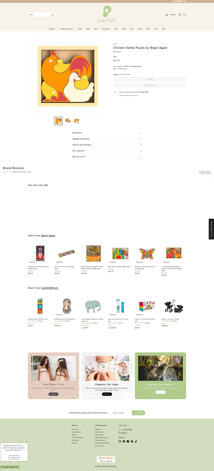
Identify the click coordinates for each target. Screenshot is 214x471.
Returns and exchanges (81, 145)
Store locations (76, 432)
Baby (88, 29)
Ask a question (78, 151)
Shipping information (81, 139)
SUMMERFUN (49, 287)
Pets (156, 29)
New (80, 29)
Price (115, 57)
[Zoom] (67, 76)
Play (116, 29)
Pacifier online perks (101, 437)
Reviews (74, 443)
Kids (95, 29)
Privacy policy (99, 445)
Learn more (14, 457)
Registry (52, 29)
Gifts (148, 29)
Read (123, 29)
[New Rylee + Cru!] (53, 368)
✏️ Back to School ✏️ (67, 29)
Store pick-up (99, 432)
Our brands (75, 440)
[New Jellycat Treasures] (160, 368)
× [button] (26, 442)
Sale (163, 29)
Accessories (106, 29)
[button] (149, 66)
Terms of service (100, 440)
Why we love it (78, 157)
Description (77, 133)
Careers (74, 434)
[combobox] (42, 14)
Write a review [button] (205, 172)
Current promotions (78, 437)
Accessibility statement (102, 443)
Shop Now (53, 394)
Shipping (115, 74)
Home (140, 29)
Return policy (99, 434)
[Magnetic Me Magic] (107, 368)
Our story (75, 429)
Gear (131, 29)
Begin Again (117, 51)
